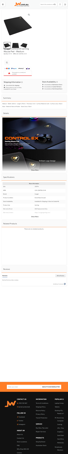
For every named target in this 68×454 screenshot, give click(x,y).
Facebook (21, 417)
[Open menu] (3, 4)
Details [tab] (6, 113)
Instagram (21, 424)
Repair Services (41, 431)
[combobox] (48, 4)
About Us (20, 434)
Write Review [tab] (60, 275)
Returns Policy (40, 410)
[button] (7, 45)
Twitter (20, 420)
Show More (35, 170)
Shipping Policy (41, 407)
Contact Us (21, 399)
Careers (19, 452)
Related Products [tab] (10, 223)
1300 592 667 (22, 403)
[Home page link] (21, 4)
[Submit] (54, 4)
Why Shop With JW (23, 449)
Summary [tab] (7, 98)
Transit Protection (41, 418)
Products (40, 438)
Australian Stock (41, 445)
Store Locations (22, 441)
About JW (21, 430)
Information (41, 399)
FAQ (18, 445)
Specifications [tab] (8, 177)
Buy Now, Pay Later (42, 428)
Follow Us (21, 413)
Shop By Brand (40, 441)
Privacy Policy (40, 414)
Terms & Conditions (42, 403)
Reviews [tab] (6, 269)
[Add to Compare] (6, 62)
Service (39, 424)
